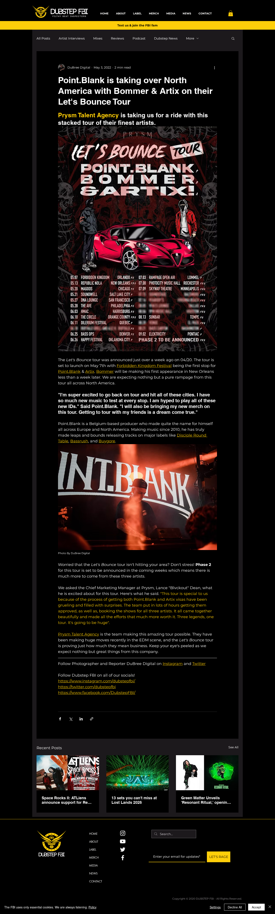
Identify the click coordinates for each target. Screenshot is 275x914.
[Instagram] (122, 833)
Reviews (117, 38)
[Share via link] (92, 719)
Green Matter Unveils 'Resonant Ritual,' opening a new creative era (207, 800)
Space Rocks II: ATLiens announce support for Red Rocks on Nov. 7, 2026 (66, 800)
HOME (93, 834)
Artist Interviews (72, 38)
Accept (256, 907)
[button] (230, 13)
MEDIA (93, 865)
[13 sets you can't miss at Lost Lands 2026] (137, 772)
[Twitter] (122, 849)
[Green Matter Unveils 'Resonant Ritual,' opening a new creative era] (207, 772)
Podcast (139, 38)
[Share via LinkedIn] (81, 719)
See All (233, 747)
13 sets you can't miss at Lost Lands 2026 (134, 800)
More (190, 38)
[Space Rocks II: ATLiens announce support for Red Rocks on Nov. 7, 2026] (68, 772)
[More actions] (214, 67)
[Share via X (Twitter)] (71, 719)
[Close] (269, 907)
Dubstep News (165, 38)
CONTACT (95, 881)
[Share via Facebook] (60, 719)
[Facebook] (122, 857)
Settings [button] (215, 907)
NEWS (93, 873)
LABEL (92, 849)
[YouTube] (122, 841)
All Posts (43, 38)
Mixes (97, 38)
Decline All (235, 907)
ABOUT (93, 842)
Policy (92, 907)
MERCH (94, 857)
